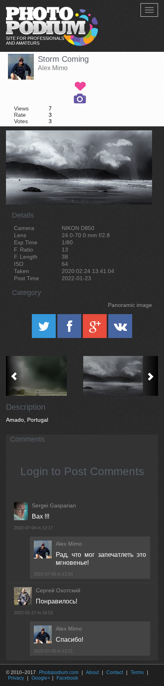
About (92, 672)
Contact (114, 672)
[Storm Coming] (136, 150)
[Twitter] (44, 329)
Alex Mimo (53, 68)
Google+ (40, 678)
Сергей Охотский (58, 590)
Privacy (16, 678)
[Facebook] (70, 329)
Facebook (67, 678)
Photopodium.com (58, 672)
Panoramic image (130, 305)
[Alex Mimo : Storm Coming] (120, 376)
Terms (137, 672)
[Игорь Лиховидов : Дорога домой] (44, 376)
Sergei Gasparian (54, 505)
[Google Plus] (95, 329)
